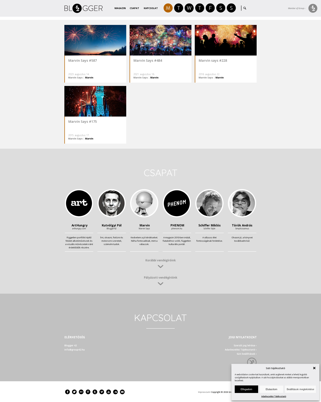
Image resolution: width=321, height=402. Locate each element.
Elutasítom (271, 389)
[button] (314, 368)
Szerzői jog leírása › (245, 345)
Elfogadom (246, 389)
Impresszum (204, 392)
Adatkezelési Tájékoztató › (241, 349)
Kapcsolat (151, 8)
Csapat (134, 8)
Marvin (89, 77)
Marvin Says (75, 77)
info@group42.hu (74, 349)
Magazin (120, 8)
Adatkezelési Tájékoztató (273, 396)
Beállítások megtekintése (300, 389)
